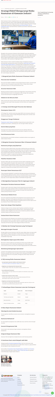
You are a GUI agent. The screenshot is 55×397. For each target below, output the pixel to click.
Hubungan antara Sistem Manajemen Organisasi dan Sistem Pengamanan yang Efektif (6, 364)
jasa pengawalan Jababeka (15, 263)
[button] (6, 17)
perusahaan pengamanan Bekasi (14, 343)
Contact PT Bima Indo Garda (22, 350)
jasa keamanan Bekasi (24, 25)
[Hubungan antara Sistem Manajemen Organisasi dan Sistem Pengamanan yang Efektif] (6, 359)
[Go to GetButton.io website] (52, 395)
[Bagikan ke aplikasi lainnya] (17, 17)
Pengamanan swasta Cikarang (7, 122)
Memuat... (40, 17)
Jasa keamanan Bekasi (6, 263)
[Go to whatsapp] (52, 393)
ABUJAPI (26, 349)
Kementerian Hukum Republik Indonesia (16, 349)
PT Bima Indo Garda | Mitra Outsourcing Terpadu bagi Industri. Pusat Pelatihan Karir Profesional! (28, 394)
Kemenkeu (32, 349)
